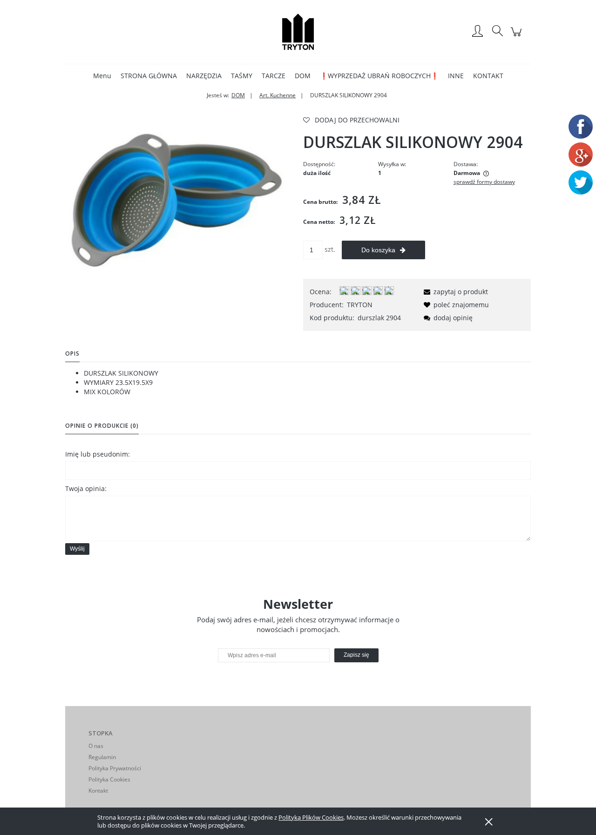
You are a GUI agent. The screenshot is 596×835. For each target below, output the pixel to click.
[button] (454, 291)
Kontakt (98, 791)
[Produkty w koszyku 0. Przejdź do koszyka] (517, 36)
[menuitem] (102, 75)
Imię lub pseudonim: (97, 454)
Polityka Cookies (109, 779)
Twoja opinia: (86, 488)
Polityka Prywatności (114, 768)
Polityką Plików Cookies (311, 817)
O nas (95, 746)
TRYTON (359, 304)
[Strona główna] (298, 31)
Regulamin (102, 757)
